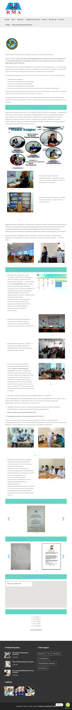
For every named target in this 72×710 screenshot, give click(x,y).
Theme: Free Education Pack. (47, 706)
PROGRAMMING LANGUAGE (47, 663)
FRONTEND (56, 654)
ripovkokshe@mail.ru (36, 630)
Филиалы (20, 19)
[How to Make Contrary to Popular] (7, 664)
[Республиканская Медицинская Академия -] (13, 8)
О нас (12, 19)
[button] (8, 179)
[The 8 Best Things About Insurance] (7, 655)
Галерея (7, 24)
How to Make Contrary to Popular (23, 662)
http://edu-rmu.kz (18, 284)
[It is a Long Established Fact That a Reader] (7, 673)
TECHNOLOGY (43, 668)
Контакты (61, 19)
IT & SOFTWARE (43, 658)
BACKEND (41, 654)
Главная (6, 19)
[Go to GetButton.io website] (68, 708)
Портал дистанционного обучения (22, 24)
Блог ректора (53, 19)
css (49, 654)
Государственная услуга (33, 19)
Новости (44, 19)
